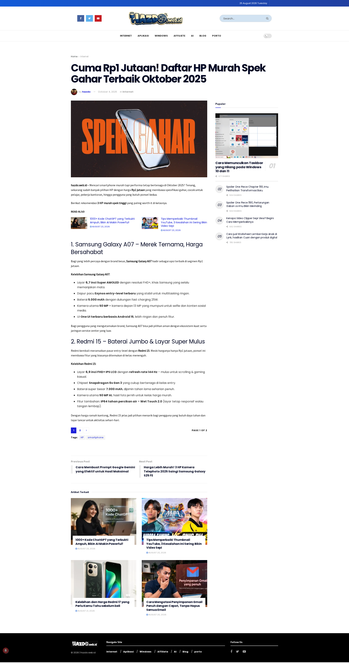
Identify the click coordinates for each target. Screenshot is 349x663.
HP (82, 437)
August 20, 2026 (157, 614)
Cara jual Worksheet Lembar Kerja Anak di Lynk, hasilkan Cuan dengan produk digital (251, 235)
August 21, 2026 (86, 610)
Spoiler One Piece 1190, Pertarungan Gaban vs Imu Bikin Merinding (247, 204)
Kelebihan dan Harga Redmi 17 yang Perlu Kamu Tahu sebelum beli (102, 604)
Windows (161, 35)
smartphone (95, 437)
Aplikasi (143, 35)
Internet (126, 35)
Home (74, 56)
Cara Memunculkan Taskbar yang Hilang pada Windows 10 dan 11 (239, 167)
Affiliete (179, 35)
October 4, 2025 (107, 91)
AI (192, 35)
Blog (202, 35)
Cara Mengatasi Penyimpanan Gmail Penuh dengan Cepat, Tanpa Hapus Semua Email (174, 606)
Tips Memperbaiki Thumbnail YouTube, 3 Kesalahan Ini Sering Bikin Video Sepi (184, 222)
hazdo (86, 91)
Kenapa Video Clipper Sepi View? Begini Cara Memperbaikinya (250, 220)
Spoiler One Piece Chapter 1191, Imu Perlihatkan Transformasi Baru (247, 188)
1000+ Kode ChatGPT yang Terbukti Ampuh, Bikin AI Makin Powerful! (112, 220)
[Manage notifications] (6, 650)
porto (216, 35)
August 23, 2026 (101, 226)
